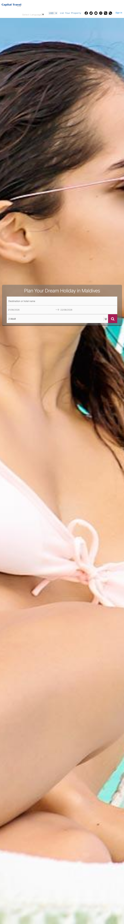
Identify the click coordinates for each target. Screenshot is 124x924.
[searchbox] (62, 300)
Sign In (118, 12)
